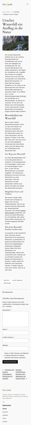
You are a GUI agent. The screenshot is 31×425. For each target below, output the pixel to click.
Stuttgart (15, 14)
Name (5, 329)
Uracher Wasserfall (17, 280)
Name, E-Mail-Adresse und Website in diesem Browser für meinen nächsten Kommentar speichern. (16, 355)
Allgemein (6, 14)
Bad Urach (6, 280)
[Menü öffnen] (28, 4)
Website (5, 345)
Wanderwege (7, 283)
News (11, 14)
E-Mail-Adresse (8, 337)
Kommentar (6, 310)
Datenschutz (6, 405)
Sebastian (16, 12)
